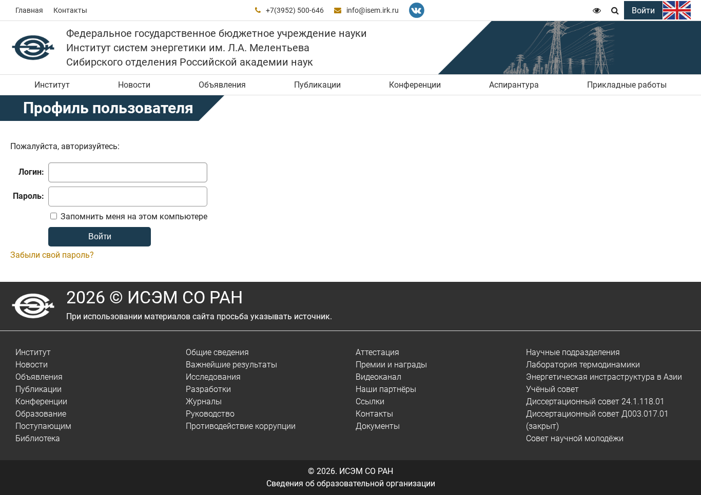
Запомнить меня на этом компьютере (133, 216)
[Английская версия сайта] (677, 10)
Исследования (213, 377)
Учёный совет (552, 389)
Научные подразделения (573, 352)
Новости (134, 85)
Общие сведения (217, 352)
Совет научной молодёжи (575, 438)
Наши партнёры (386, 389)
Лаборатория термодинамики (583, 364)
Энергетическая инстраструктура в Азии (604, 377)
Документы (378, 426)
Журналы (204, 401)
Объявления (222, 85)
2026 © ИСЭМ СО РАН (154, 297)
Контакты (70, 10)
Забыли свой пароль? (52, 255)
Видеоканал (378, 377)
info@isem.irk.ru (372, 10)
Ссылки (370, 401)
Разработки (208, 389)
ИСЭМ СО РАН (366, 471)
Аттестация (377, 352)
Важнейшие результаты (231, 364)
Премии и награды (391, 364)
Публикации (317, 85)
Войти (643, 10)
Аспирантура (514, 85)
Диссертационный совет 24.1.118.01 (595, 401)
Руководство (210, 414)
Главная (29, 10)
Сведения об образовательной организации (350, 483)
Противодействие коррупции (241, 426)
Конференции (415, 85)
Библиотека (37, 438)
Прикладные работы (627, 85)
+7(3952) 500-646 (295, 10)
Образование (40, 414)
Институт (52, 85)
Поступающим (43, 426)
